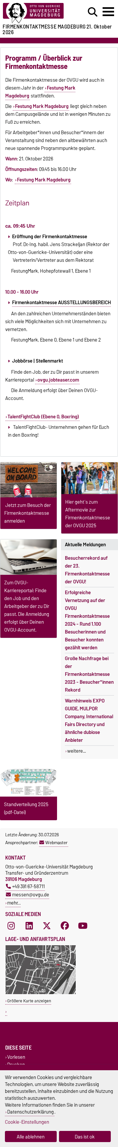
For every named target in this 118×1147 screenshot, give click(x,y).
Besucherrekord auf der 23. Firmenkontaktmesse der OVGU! (87, 570)
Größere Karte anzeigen (29, 1000)
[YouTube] (83, 926)
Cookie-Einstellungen (27, 1122)
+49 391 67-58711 (28, 886)
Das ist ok (85, 1137)
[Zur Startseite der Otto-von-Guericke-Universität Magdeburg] (36, 13)
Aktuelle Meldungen (85, 545)
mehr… (14, 903)
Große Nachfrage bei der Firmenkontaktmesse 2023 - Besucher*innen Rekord (89, 674)
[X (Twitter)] (47, 926)
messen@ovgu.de (30, 894)
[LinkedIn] (29, 926)
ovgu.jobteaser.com (58, 380)
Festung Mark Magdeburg (42, 106)
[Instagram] (11, 926)
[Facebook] (65, 926)
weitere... (76, 751)
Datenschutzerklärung (30, 1112)
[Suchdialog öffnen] (92, 12)
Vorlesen (16, 1057)
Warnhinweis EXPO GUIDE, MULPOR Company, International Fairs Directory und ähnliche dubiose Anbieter (89, 720)
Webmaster (56, 842)
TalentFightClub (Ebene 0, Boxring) (43, 417)
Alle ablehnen (31, 1137)
